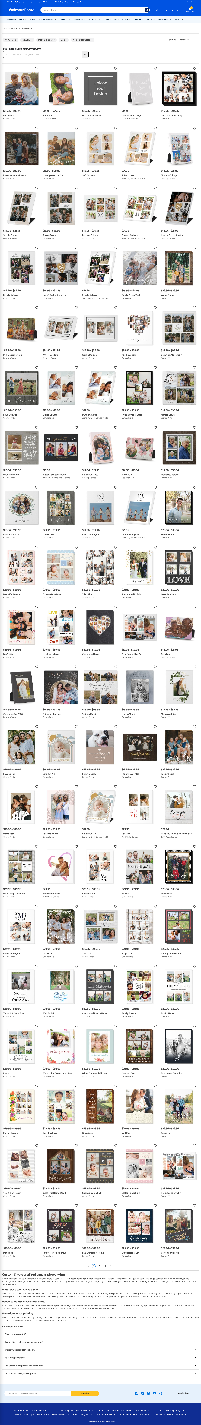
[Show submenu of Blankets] (95, 19)
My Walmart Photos (63, 2)
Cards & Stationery (46, 19)
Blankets (91, 19)
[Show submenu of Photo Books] (110, 19)
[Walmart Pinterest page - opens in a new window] (148, 1393)
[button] (21, 68)
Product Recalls (143, 1410)
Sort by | (173, 39)
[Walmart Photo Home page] (21, 10)
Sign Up (85, 1393)
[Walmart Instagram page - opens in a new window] (160, 1393)
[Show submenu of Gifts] (118, 19)
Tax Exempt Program (174, 1410)
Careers (53, 1410)
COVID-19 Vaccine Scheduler (119, 1410)
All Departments (21, 1410)
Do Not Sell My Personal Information (136, 1414)
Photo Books (104, 19)
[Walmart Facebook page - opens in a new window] (136, 1393)
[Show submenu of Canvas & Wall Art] (84, 19)
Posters (62, 19)
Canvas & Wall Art (76, 19)
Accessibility (159, 1410)
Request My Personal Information (171, 1414)
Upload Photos (79, 2)
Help (157, 10)
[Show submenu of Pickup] (26, 19)
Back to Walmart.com (17, 2)
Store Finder (36, 2)
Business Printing (165, 19)
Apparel (125, 19)
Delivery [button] (26, 40)
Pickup (21, 19)
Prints (32, 19)
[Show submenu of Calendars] (155, 19)
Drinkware (137, 19)
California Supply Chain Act (103, 1414)
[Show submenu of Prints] (36, 19)
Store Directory (39, 1410)
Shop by (178, 19)
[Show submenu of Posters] (66, 19)
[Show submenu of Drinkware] (142, 19)
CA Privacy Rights (80, 1414)
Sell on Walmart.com (85, 1410)
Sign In (190, 2)
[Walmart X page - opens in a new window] (142, 1393)
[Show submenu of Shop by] (182, 19)
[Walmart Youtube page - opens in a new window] (154, 1393)
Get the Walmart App (24, 1414)
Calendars (150, 19)
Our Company (66, 1410)
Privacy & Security (60, 1414)
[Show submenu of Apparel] (129, 19)
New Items (11, 19)
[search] (85, 54)
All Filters (12, 40)
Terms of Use (43, 1414)
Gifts (115, 19)
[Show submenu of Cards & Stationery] (55, 19)
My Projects (48, 2)
